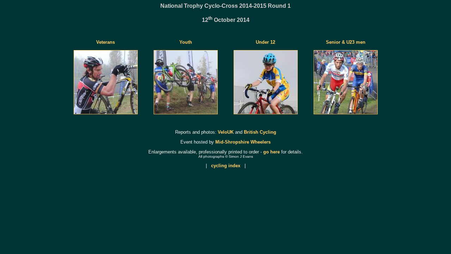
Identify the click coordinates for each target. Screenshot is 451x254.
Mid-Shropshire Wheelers (243, 142)
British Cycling (260, 132)
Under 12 (265, 42)
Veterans (105, 42)
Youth (185, 42)
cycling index (225, 165)
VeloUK (226, 132)
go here (271, 152)
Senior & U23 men (345, 42)
